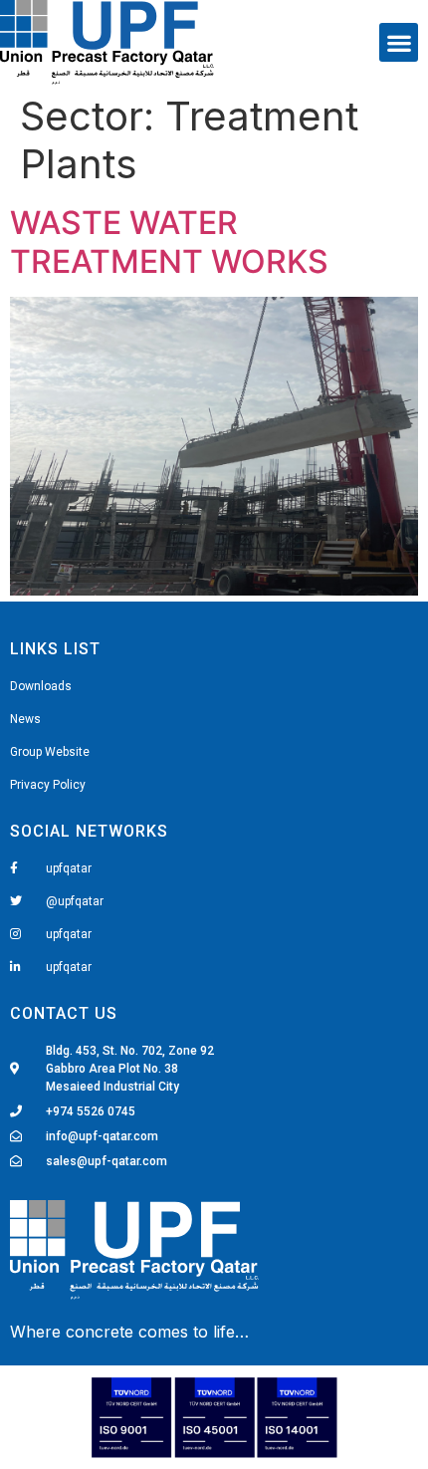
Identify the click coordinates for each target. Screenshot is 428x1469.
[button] (398, 42)
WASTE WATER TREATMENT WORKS (169, 241)
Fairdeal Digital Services (101, 1334)
